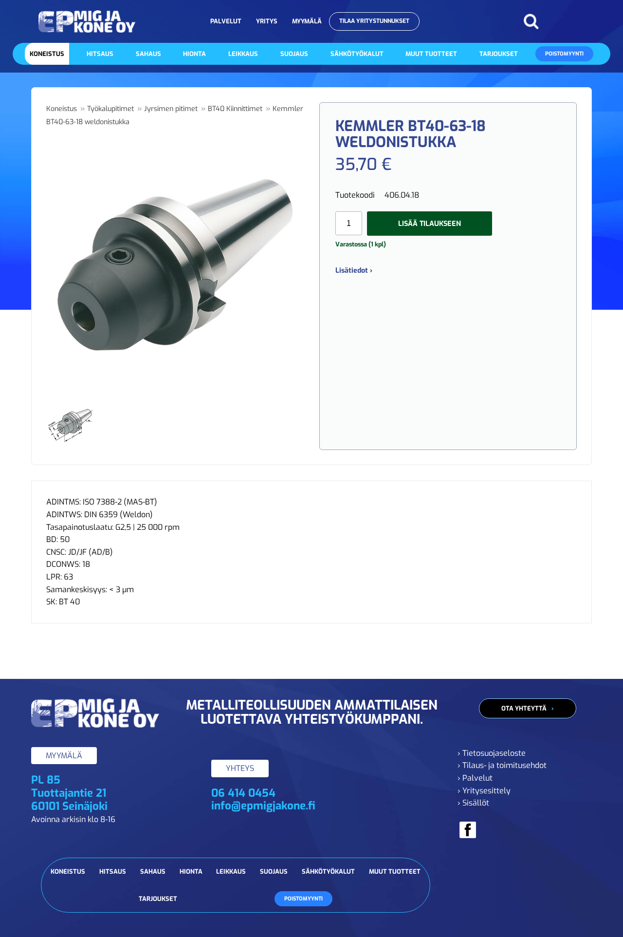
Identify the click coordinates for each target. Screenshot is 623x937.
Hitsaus (100, 54)
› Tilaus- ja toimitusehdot (502, 765)
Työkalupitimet (110, 108)
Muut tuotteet (431, 54)
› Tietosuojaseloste (492, 753)
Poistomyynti (564, 53)
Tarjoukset (498, 54)
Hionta (194, 54)
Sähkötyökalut (357, 54)
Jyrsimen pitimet (171, 108)
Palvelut (225, 21)
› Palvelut (475, 778)
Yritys (266, 21)
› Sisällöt (473, 803)
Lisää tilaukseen (429, 223)
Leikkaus (243, 54)
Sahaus (148, 54)
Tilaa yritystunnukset (374, 21)
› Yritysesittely (484, 791)
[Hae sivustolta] (531, 21)
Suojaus (294, 54)
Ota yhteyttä (524, 708)
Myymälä (307, 21)
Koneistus (47, 54)
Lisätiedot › (353, 270)
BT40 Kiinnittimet (235, 108)
